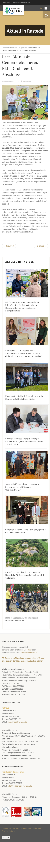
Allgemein (27, 81)
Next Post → (41, 246)
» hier (29, 650)
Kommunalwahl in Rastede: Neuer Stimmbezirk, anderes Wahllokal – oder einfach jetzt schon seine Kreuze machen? (23, 353)
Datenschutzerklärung (22, 828)
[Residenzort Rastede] (13, 10)
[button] (46, 14)
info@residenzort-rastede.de (20, 786)
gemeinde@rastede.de (17, 722)
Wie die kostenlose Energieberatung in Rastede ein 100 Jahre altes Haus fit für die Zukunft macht (24, 441)
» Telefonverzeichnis (28, 653)
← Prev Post (9, 246)
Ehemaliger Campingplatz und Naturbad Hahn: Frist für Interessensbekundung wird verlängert (24, 575)
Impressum (6, 828)
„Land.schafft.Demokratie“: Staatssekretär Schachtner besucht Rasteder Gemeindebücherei (24, 487)
